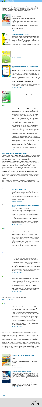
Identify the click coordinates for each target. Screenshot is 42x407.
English (3, 395)
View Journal (14, 30)
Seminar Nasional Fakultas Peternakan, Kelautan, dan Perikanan (14, 153)
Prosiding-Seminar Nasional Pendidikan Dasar (20, 276)
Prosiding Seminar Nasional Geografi (19, 253)
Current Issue (19, 30)
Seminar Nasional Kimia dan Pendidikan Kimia (20, 52)
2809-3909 (13, 45)
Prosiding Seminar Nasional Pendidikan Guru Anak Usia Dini (13, 330)
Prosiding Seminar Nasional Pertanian (19, 189)
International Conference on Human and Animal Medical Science (14, 295)
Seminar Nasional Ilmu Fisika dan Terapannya (20, 34)
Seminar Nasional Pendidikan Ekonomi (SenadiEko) (21, 371)
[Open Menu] (2, 1)
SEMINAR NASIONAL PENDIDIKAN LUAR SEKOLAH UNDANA (23, 355)
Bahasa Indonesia (5, 393)
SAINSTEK (13, 14)
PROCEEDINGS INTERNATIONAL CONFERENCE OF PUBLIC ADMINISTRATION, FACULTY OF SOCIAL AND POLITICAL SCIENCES (24, 229)
